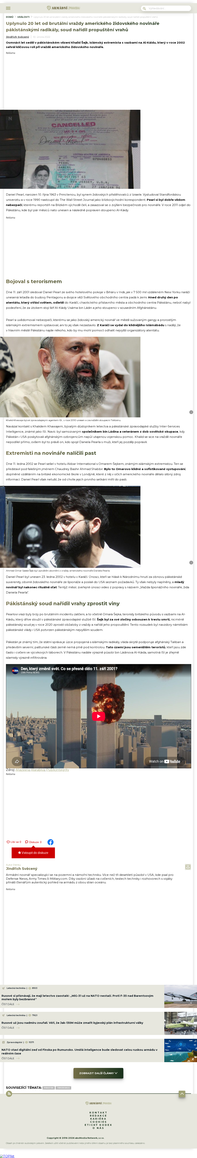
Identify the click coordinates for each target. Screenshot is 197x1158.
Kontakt (98, 1112)
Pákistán (48, 1088)
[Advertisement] (98, 81)
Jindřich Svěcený (17, 36)
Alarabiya (38, 770)
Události (23, 17)
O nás (98, 1128)
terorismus (63, 1088)
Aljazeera (23, 770)
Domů (9, 17)
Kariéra (98, 1118)
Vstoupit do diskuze (34, 852)
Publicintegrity (57, 770)
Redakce (98, 1115)
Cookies (98, 1121)
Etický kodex (98, 1124)
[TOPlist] (7, 1156)
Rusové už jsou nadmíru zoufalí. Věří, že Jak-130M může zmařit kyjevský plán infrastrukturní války (72, 1023)
